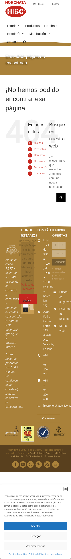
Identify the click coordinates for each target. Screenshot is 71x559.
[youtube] (23, 464)
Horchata (39, 155)
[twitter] (30, 464)
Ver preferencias (35, 546)
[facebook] (15, 464)
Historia (38, 142)
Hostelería (40, 161)
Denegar (35, 536)
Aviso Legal (56, 554)
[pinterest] (39, 464)
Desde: (26, 300)
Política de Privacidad (39, 554)
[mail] (55, 464)
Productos (40, 149)
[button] (65, 489)
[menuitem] (57, 4)
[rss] (47, 464)
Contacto (39, 173)
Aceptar (35, 526)
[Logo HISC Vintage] (12, 247)
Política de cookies (18, 554)
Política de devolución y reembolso (43, 456)
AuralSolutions (37, 453)
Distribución (41, 167)
